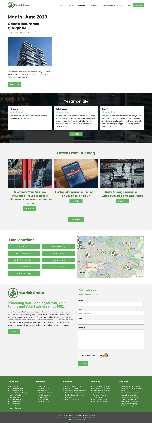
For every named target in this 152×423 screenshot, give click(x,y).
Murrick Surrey (59, 260)
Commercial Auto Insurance (74, 393)
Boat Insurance (43, 397)
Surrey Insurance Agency (129, 404)
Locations (138, 5)
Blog (129, 5)
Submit (83, 364)
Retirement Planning (100, 395)
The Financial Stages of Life (102, 399)
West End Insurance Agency (130, 393)
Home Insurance (43, 388)
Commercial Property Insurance (75, 391)
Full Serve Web (77, 420)
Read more (14, 84)
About (61, 5)
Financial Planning (99, 393)
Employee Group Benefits (73, 386)
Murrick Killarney (24, 273)
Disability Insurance (44, 395)
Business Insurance (71, 388)
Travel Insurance (43, 401)
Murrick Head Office (24, 246)
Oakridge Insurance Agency (130, 401)
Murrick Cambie (15, 397)
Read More (76, 134)
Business (94, 5)
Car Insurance (42, 386)
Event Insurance (43, 399)
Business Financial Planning (102, 388)
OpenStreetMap (138, 276)
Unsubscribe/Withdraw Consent (74, 417)
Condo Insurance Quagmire (23, 26)
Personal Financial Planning (102, 386)
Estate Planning (98, 397)
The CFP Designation (100, 401)
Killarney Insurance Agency (129, 399)
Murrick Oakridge (58, 246)
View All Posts (76, 219)
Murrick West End (24, 267)
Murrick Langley (58, 253)
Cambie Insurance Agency (129, 397)
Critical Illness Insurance (45, 393)
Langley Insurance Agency (129, 395)
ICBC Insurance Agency (128, 406)
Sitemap (59, 417)
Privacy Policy (90, 417)
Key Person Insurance (72, 399)
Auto (71, 5)
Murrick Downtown (24, 253)
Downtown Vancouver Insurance (131, 386)
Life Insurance (42, 391)
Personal (81, 5)
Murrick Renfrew (58, 267)
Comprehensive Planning (112, 5)
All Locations (14, 386)
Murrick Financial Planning (24, 260)
